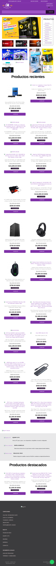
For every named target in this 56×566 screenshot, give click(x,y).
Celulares (47, 25)
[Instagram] (26, 1)
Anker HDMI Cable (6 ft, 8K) (41, 335)
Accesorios (47, 23)
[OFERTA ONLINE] (14, 122)
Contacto (5, 545)
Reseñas (5, 539)
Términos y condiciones (9, 555)
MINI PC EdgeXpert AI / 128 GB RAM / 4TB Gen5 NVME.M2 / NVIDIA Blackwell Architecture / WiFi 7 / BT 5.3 (41, 189)
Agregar (15, 114)
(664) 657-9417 (6, 522)
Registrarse (44, 1)
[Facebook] (24, 1)
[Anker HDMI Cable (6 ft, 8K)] (41, 333)
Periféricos (47, 38)
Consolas (47, 31)
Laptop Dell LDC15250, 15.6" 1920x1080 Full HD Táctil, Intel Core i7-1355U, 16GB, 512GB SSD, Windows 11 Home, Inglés (15, 161)
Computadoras (48, 29)
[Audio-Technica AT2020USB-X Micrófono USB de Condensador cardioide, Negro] (15, 302)
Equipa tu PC (49, 5)
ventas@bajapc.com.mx (14, 1)
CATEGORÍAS (49, 3)
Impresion (47, 34)
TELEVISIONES (48, 42)
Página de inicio (7, 532)
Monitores (47, 36)
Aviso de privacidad (8, 553)
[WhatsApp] (52, 562)
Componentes (48, 27)
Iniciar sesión (34, 1)
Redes (46, 40)
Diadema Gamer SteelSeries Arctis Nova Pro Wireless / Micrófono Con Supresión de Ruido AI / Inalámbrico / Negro (41, 269)
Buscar (51, 11)
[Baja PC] (7, 6)
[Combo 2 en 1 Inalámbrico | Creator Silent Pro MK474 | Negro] (41, 85)
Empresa (5, 542)
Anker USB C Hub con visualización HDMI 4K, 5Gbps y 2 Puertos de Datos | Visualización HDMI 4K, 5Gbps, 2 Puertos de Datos (41, 381)
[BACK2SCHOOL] (15, 330)
